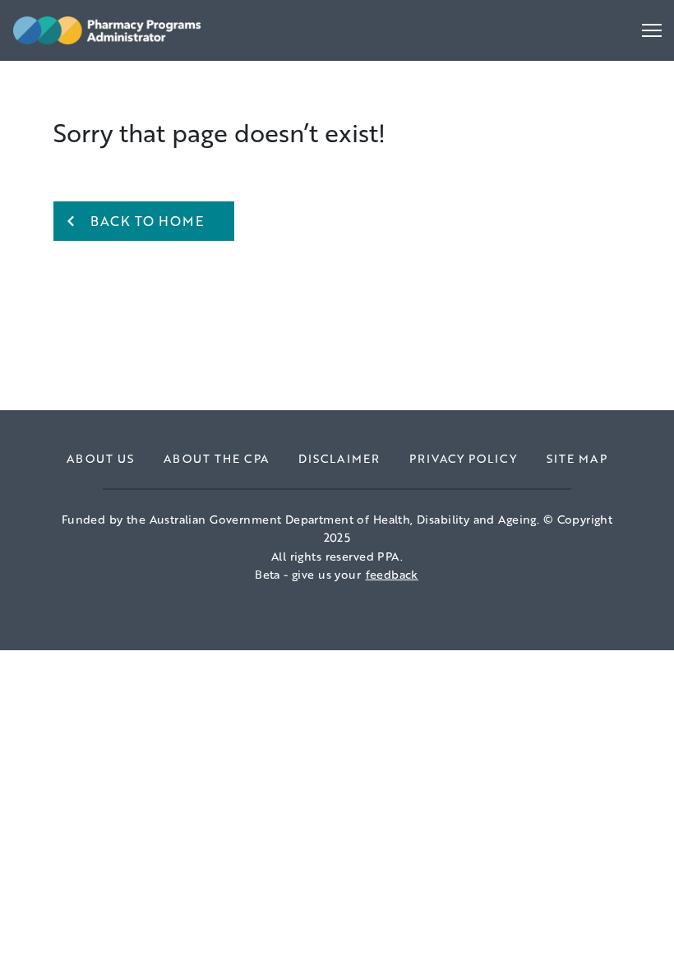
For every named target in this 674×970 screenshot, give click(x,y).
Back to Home (147, 220)
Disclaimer (339, 458)
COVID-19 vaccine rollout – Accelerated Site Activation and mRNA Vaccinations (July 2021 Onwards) (304, 85)
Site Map (577, 458)
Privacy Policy (463, 458)
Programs (54, 90)
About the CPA (216, 458)
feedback (392, 574)
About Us (100, 458)
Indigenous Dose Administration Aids (133, 75)
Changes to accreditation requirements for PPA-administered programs (243, 75)
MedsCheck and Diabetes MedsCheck (135, 75)
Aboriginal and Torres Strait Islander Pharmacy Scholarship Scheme (229, 75)
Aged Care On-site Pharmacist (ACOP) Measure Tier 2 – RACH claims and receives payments (310, 95)
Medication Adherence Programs (119, 75)
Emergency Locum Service (99, 75)
